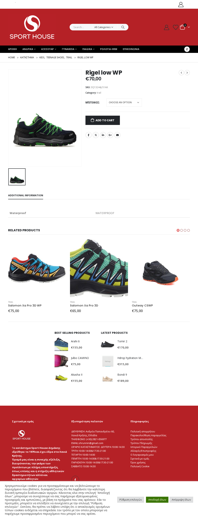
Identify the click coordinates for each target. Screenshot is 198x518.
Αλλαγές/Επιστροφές (143, 451)
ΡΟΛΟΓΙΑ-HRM (108, 49)
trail (99, 92)
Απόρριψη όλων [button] (181, 499)
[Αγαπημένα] (175, 27)
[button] (178, 230)
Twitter (96, 135)
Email (117, 135)
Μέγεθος (92, 102)
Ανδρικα (27, 49)
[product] (37, 268)
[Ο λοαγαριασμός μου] (181, 4)
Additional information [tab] (25, 195)
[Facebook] (187, 49)
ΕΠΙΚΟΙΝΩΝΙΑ (131, 49)
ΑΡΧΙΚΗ (12, 49)
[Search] (123, 27)
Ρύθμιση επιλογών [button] (130, 499)
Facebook (88, 135)
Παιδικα (87, 49)
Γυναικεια (68, 49)
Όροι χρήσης (138, 462)
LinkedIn (103, 135)
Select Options (59, 245)
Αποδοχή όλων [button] (157, 499)
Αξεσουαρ (47, 49)
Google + (110, 135)
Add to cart (105, 120)
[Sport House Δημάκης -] (32, 27)
